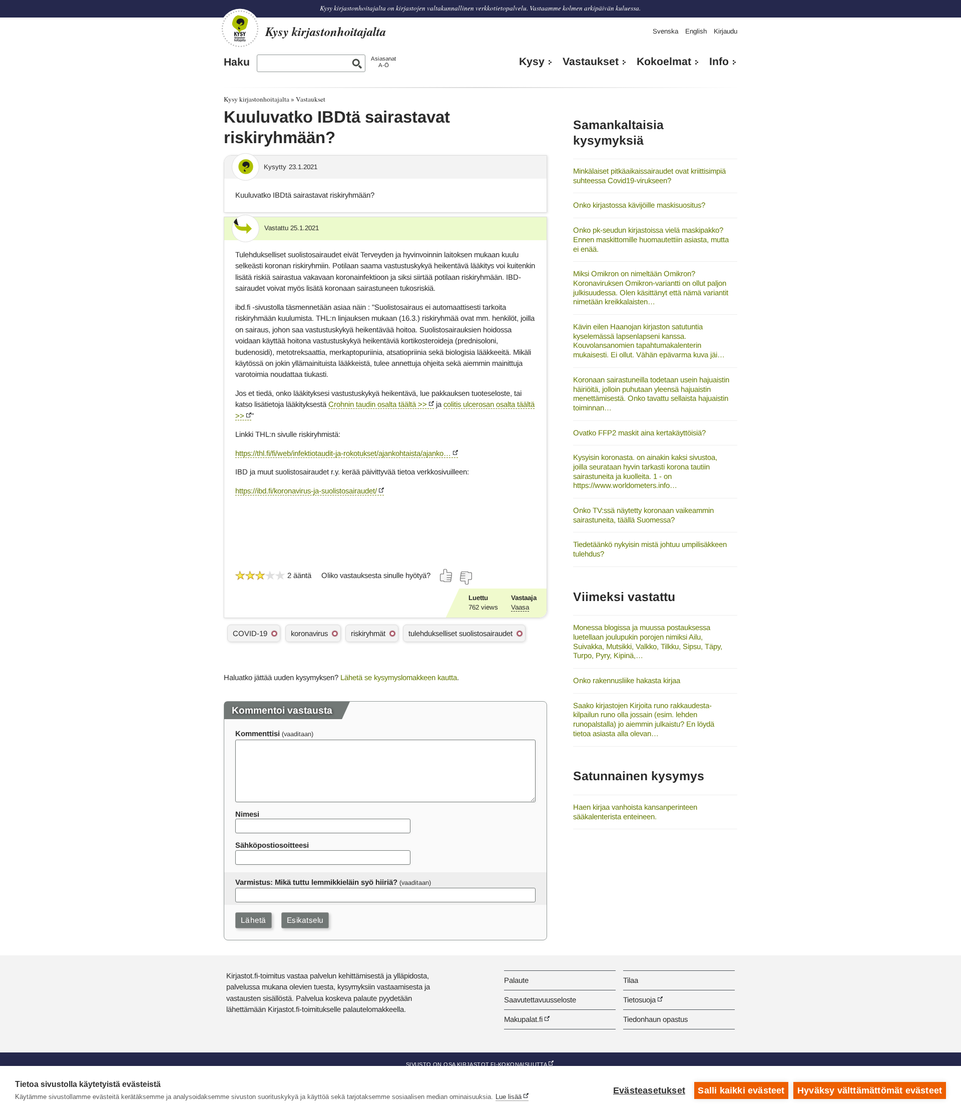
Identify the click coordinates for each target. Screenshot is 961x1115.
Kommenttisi (257, 733)
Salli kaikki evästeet (741, 1090)
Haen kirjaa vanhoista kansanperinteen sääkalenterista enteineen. (635, 812)
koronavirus (309, 633)
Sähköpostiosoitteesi (272, 845)
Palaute (516, 980)
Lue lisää (509, 1096)
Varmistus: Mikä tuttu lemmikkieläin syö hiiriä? (316, 882)
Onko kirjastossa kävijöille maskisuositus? (639, 205)
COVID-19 (250, 633)
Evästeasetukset (649, 1090)
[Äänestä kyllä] (446, 575)
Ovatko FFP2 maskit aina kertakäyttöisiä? (639, 432)
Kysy (532, 62)
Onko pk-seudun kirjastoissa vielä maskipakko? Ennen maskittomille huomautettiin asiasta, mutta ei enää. (651, 239)
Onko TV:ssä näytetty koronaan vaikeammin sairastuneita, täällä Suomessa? (643, 515)
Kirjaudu (725, 31)
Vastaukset (591, 62)
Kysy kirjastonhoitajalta (256, 99)
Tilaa (630, 980)
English (696, 31)
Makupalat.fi (523, 1019)
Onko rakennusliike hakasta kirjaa (626, 680)
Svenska (665, 31)
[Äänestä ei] (465, 578)
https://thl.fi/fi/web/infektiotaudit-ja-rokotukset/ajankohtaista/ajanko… (343, 453)
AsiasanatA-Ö (383, 62)
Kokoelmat (664, 62)
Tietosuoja (639, 999)
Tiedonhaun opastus (655, 1019)
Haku (237, 62)
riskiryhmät (368, 633)
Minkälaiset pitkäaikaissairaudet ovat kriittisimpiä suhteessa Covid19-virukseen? (649, 176)
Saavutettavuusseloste (540, 999)
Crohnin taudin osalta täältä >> (377, 404)
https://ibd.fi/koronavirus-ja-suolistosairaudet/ (306, 490)
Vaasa (520, 607)
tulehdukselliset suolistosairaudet (460, 633)
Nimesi (247, 814)
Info (719, 62)
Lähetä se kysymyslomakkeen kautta (398, 677)
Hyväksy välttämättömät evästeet (869, 1090)
